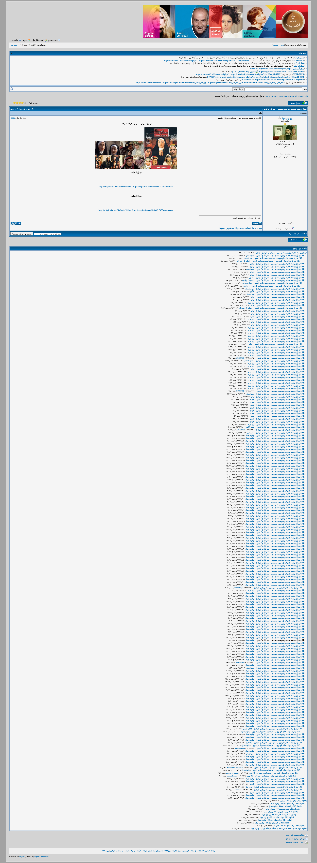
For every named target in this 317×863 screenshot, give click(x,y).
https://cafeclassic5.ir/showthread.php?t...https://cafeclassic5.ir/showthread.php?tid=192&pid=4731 (262, 77)
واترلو (258, 253)
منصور (251, 277)
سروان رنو (250, 255)
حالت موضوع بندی (27, 109)
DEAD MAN (298, 60)
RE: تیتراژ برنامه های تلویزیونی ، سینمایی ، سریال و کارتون (280, 255)
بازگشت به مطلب (122, 851)
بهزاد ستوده (247, 283)
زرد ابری (258, 228)
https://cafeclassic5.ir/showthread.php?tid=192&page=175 (279, 80)
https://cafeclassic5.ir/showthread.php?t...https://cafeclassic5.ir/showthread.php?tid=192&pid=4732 (238, 74)
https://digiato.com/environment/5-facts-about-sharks (281, 71)
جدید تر (293, 233)
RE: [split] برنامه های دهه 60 (292, 803)
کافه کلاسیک (303, 96)
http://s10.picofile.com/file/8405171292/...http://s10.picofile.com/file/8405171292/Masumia (136, 186)
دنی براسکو (250, 289)
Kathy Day (238, 588)
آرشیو (112, 851)
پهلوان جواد (286, 118)
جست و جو (52, 40)
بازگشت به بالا (136, 851)
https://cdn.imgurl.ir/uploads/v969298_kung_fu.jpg (184, 82)
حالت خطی (14, 109)
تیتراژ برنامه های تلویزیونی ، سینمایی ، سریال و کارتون (284, 252)
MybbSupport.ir (41, 857)
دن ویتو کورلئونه (248, 280)
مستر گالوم (250, 427)
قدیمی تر (301, 233)
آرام (252, 297)
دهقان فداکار (249, 361)
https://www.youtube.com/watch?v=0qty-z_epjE (270, 69)
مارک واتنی (249, 228)
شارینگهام (300, 58)
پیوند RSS (105, 851)
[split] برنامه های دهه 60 (297, 801)
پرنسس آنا (239, 228)
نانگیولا (251, 291)
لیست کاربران (38, 40)
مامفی (282, 801)
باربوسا (222, 228)
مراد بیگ (249, 787)
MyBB (22, 857)
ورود (282, 45)
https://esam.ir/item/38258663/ (148, 82)
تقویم (25, 40)
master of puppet (232, 773)
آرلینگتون (249, 743)
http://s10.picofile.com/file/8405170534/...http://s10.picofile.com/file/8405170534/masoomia (136, 210)
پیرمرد (251, 305)
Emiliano (238, 790)
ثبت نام (275, 45)
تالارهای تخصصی (290, 96)
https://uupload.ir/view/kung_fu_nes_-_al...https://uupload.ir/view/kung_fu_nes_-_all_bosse (246, 82)
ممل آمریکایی (298, 63)
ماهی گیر (250, 433)
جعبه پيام (14, 45)
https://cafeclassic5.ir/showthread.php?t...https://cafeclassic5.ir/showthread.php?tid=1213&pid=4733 (206, 60)
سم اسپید (248, 258)
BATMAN (240, 358)
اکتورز (252, 784)
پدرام (252, 275)
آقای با (276, 826)
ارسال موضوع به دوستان (295, 839)
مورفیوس (230, 228)
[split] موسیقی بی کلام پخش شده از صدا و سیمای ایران (284, 828)
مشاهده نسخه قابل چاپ (295, 835)
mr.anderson (240, 748)
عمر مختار (250, 294)
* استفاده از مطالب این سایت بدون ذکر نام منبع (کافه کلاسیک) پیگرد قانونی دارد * (173, 851)
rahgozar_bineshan (235, 767)
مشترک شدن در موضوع (295, 842)
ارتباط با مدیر (210, 851)
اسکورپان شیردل (243, 261)
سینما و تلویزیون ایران (274, 96)
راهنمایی (14, 40)
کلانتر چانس (247, 729)
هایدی (252, 399)
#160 (13, 118)
